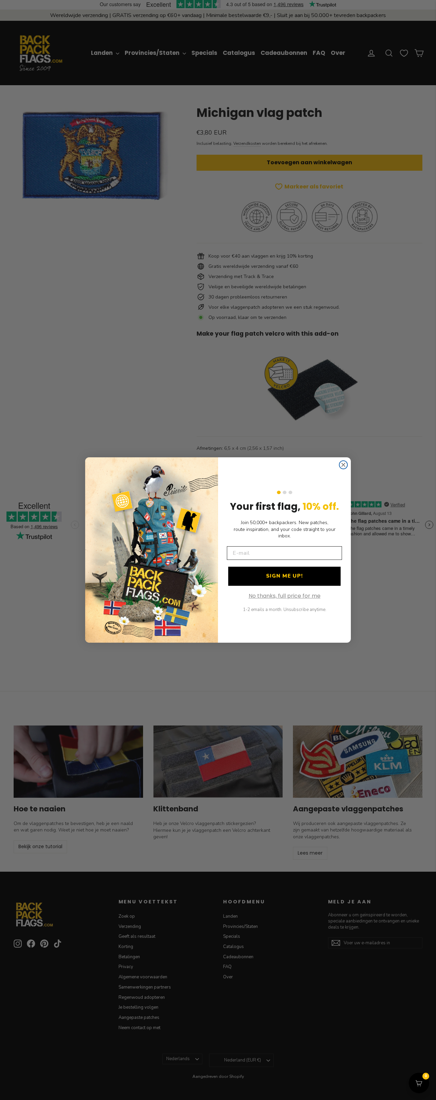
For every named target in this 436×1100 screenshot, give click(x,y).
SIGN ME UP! (284, 575)
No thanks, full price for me (285, 596)
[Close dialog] (343, 465)
